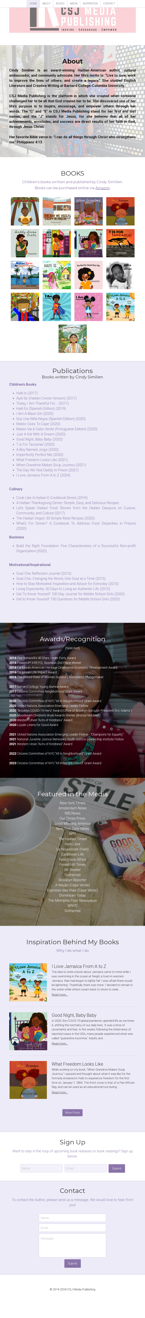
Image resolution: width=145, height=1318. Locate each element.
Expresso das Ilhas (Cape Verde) (72, 890)
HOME (33, 3)
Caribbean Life (72, 854)
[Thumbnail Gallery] (25, 211)
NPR (72, 834)
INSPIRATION (90, 3)
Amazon (102, 188)
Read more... (60, 994)
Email (70, 1168)
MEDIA (73, 3)
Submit (116, 1168)
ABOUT (46, 3)
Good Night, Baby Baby (74, 1015)
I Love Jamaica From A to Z (79, 966)
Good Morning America (72, 823)
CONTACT (109, 3)
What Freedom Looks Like (77, 1064)
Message (47, 1238)
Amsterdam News (72, 808)
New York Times (72, 803)
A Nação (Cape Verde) (72, 885)
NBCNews (72, 813)
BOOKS (60, 3)
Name (26, 1168)
